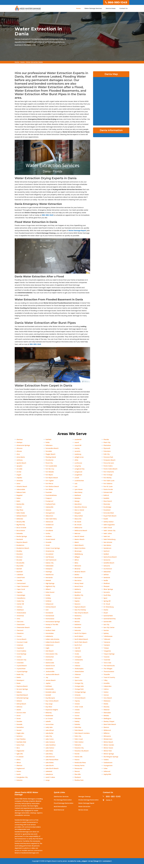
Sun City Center (109, 627)
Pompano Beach (109, 460)
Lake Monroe (50, 757)
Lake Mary (49, 754)
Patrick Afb (78, 757)
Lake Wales (50, 763)
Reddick (106, 498)
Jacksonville (50, 672)
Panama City (79, 748)
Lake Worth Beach (52, 768)
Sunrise (106, 630)
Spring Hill (107, 601)
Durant (19, 730)
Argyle (19, 475)
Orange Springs (80, 692)
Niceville (77, 619)
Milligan (77, 557)
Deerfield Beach (22, 695)
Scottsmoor (108, 569)
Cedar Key (20, 601)
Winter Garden (109, 745)
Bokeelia (20, 533)
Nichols (77, 622)
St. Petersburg (109, 607)
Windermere (108, 739)
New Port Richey (80, 610)
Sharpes (106, 586)
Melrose (77, 533)
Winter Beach (108, 742)
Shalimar (107, 583)
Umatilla (107, 683)
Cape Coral (21, 589)
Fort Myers (49, 475)
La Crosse (49, 718)
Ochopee (78, 657)
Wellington (107, 718)
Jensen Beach (51, 680)
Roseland (107, 510)
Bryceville (20, 566)
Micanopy (78, 551)
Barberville (20, 504)
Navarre (77, 604)
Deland (19, 701)
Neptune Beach (80, 607)
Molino (77, 575)
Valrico (106, 689)
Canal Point (21, 578)
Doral (18, 716)
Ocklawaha (79, 660)
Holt (47, 610)
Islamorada (50, 663)
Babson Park (21, 492)
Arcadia (19, 469)
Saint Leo (107, 536)
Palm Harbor (79, 742)
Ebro (18, 748)
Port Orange (108, 475)
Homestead (50, 616)
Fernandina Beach (52, 448)
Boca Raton (21, 531)
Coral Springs (21, 654)
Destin (19, 710)
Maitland (78, 495)
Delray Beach (21, 704)
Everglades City (22, 777)
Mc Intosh (78, 525)
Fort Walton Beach (52, 486)
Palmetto (78, 745)
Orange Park (79, 689)
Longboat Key (79, 469)
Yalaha (106, 760)
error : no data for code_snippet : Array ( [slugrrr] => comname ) (87, 861)
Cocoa (19, 636)
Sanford (106, 551)
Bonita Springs (22, 536)
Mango (77, 501)
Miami (77, 542)
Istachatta (49, 669)
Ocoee (77, 663)
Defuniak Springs (23, 698)
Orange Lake (79, 686)
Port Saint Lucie (109, 481)
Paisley (77, 721)
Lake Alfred (50, 730)
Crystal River (21, 669)
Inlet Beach (50, 651)
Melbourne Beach (81, 531)
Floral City (49, 463)
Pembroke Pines (80, 763)
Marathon (78, 504)
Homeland (49, 613)
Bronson (20, 557)
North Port (78, 645)
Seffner (106, 575)
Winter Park (108, 751)
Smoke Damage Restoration (88, 800)
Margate (78, 513)
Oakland (78, 651)
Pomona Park (108, 457)
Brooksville (20, 563)
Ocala (77, 654)
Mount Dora (79, 586)
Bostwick (20, 539)
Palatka (77, 724)
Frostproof (49, 501)
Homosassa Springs (53, 622)
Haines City (49, 563)
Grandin (48, 542)
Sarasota (107, 560)
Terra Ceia (107, 663)
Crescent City (21, 660)
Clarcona (20, 622)
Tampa (106, 648)
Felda (47, 442)
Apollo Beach (21, 463)
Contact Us (123, 8)
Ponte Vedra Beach (110, 469)
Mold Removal (59, 810)
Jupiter (48, 683)
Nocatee (78, 627)
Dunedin (19, 724)
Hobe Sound (50, 592)
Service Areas (110, 8)
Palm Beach (79, 730)
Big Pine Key (21, 525)
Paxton (77, 760)
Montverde (78, 578)
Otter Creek (79, 707)
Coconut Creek (22, 642)
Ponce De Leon (109, 463)
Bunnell (19, 569)
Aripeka (19, 478)
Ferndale (49, 451)
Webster (107, 710)
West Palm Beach (110, 724)
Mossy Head (79, 583)
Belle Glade (21, 513)
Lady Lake (49, 727)
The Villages (108, 669)
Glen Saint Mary (51, 519)
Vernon (106, 695)
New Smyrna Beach (81, 613)
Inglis (47, 648)
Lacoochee (49, 724)
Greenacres (50, 551)
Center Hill (20, 604)
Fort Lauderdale (51, 466)
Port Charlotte (109, 472)
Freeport (49, 498)
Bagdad (19, 495)
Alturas (19, 451)
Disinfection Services (61, 797)
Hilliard (48, 589)
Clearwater (21, 625)
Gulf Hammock (51, 560)
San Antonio (108, 542)
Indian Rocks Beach (53, 642)
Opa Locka (78, 680)
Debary (19, 692)
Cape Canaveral (22, 586)
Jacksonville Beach (52, 674)
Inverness (49, 660)
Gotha (48, 533)
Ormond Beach (80, 698)
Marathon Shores (81, 507)
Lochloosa (78, 463)
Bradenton (20, 545)
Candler (19, 580)
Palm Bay (78, 727)
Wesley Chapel (109, 721)
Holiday (48, 598)
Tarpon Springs (109, 654)
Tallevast (107, 639)
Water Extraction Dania (34, 62)
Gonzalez (49, 528)
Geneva (48, 510)
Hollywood (49, 604)
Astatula (20, 481)
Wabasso (107, 701)
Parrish (77, 754)
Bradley (19, 551)
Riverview (107, 504)
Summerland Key (110, 619)
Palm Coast (79, 739)
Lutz (76, 486)
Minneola (78, 566)
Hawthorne (49, 575)
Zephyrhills (107, 774)
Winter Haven (108, 748)
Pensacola (78, 768)
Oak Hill (77, 648)
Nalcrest (78, 598)
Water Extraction (84, 807)
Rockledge (107, 507)
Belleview (20, 519)
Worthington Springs (111, 757)
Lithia (76, 460)
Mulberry (78, 589)
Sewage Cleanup (84, 797)
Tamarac (107, 642)
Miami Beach (79, 545)
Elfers (18, 760)
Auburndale (21, 489)
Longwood (78, 472)
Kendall (48, 695)
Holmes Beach (51, 607)
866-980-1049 (117, 2)
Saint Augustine (109, 525)
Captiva (19, 592)
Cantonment (21, 583)
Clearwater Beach (23, 627)
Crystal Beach (22, 666)
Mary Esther (79, 516)
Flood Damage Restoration (63, 803)
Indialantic (49, 636)
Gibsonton (49, 516)
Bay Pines (20, 510)
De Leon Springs (22, 689)
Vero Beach (108, 698)
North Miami (79, 636)
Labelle (48, 721)
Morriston (78, 580)
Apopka (19, 466)
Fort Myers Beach (52, 478)
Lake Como (50, 739)
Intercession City (52, 654)
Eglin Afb (20, 754)
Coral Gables (21, 651)
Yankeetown (108, 763)
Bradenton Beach (23, 548)
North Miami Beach (81, 639)
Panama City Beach (82, 751)
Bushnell (20, 572)
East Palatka (21, 739)
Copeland (20, 648)
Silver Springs (108, 589)
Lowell (77, 478)
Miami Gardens (80, 548)
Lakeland (49, 771)
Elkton (19, 763)
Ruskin (106, 519)
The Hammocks (109, 666)
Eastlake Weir (21, 742)
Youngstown (108, 765)
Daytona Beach (22, 686)
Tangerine (107, 651)
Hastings (49, 572)
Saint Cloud (108, 528)
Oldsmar (78, 674)
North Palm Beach (81, 642)
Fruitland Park (50, 504)
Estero (19, 771)
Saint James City (109, 531)
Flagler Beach (50, 454)
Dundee (19, 721)
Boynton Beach (22, 542)
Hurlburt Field (50, 630)
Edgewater (20, 751)
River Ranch (108, 501)
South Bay (107, 595)
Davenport (20, 680)
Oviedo (77, 710)
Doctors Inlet (21, 713)
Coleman (20, 645)
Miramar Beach (80, 572)
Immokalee (50, 633)
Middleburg (79, 554)
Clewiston (20, 633)
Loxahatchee (79, 481)
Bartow (19, 507)
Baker (19, 498)
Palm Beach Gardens (82, 733)
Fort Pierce (49, 484)
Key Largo (49, 704)
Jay (47, 677)
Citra (18, 619)
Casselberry (21, 598)
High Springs (50, 583)
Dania (22, 62)
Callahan (20, 575)
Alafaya (19, 442)
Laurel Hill (78, 445)
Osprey (77, 701)
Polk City (107, 454)
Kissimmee (49, 716)
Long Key (78, 466)
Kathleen (49, 686)
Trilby (105, 680)
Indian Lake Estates (52, 639)
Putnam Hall (108, 492)
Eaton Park (20, 745)
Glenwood (49, 522)
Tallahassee (108, 636)
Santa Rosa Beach (110, 557)
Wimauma (107, 736)
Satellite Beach (109, 563)
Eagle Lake (20, 733)
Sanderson (107, 548)
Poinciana (107, 451)
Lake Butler (49, 733)
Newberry (78, 616)
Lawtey (77, 448)
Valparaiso (107, 686)
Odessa (77, 666)
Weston (106, 727)
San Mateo (107, 545)
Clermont (20, 630)
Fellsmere (49, 445)
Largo (48, 780)
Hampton (49, 569)
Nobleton (78, 625)
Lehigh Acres (79, 457)
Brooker (19, 560)
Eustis (19, 774)
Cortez (19, 657)
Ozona (77, 716)
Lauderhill (78, 439)
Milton (77, 560)
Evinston (19, 780)
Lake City (49, 736)
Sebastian (107, 572)
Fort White (49, 489)
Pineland (78, 777)
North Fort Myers (80, 633)
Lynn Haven (79, 489)
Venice (106, 692)
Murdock (78, 592)
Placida (106, 439)
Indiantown (50, 645)
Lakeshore (49, 774)
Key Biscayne (50, 698)
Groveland (49, 554)
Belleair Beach (22, 516)
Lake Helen (49, 751)
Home (78, 8)
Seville (106, 580)
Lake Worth (50, 765)
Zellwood (107, 771)
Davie (18, 683)
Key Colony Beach (52, 701)
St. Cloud (107, 604)
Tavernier (107, 660)
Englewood (20, 768)
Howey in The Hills (52, 625)
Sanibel (106, 554)
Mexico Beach (79, 539)
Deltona (19, 707)
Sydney (106, 633)
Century (19, 607)
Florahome (49, 460)
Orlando (78, 695)
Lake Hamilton (51, 745)
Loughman (78, 475)
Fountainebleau (51, 495)
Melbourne (78, 528)
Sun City (106, 625)
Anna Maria (21, 457)
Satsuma (107, 566)
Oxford (77, 713)
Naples (77, 601)
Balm (18, 501)
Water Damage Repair (77, 230)
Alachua (20, 439)
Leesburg (78, 454)
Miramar (78, 569)
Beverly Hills (21, 522)
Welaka (106, 716)
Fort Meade (50, 472)
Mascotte (78, 519)
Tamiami (107, 645)
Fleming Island (51, 457)
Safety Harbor (109, 522)
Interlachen (50, 657)
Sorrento (107, 592)
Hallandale (49, 566)
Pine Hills (78, 774)
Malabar (78, 498)
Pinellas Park (79, 780)
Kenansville (50, 689)
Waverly (106, 707)
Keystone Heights (52, 710)
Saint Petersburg (109, 539)
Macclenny (78, 492)
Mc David (78, 522)
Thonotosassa (109, 672)
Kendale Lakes (51, 692)
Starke (106, 610)
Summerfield (108, 616)
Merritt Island (79, 536)
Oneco (77, 677)
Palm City (78, 736)
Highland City (50, 586)
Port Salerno (108, 484)
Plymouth (107, 448)
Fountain (49, 492)
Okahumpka (79, 669)
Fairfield (48, 439)
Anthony (20, 460)
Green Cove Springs (53, 548)
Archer (19, 472)
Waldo (106, 704)
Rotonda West (109, 513)
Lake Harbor (50, 748)
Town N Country (109, 677)
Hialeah (48, 580)
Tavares (106, 657)
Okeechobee (79, 672)
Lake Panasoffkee (52, 760)
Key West (49, 707)
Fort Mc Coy (50, 469)
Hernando (49, 578)
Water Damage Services (93, 8)
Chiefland (20, 610)
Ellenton (19, 765)
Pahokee (78, 718)
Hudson (48, 627)
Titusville (107, 674)
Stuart (106, 613)
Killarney (49, 713)
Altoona (19, 448)
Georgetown (50, 513)
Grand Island (50, 539)
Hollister (48, 601)
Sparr (105, 598)
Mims (76, 563)
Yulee (105, 768)
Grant (48, 545)
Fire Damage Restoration (63, 800)
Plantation (107, 445)
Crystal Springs (22, 672)
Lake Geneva (50, 742)
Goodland (49, 531)
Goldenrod (49, 525)
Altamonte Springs (23, 445)
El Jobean (20, 757)
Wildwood (107, 730)
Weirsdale (107, 713)
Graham (49, 536)
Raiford (106, 495)
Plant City (107, 442)
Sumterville (107, 622)
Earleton (20, 736)
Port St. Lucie (108, 486)
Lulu (76, 484)
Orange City (79, 683)
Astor (18, 484)
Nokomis (78, 630)
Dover (19, 718)
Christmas (20, 616)
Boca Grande (21, 528)
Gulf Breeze (50, 557)
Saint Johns (108, 533)
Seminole (107, 578)
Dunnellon (20, 727)
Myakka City (79, 595)
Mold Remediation (60, 807)
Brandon (20, 554)
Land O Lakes (50, 777)
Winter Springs (109, 754)
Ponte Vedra (108, 466)
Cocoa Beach (21, 639)
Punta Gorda (108, 489)
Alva (18, 454)
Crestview (20, 663)
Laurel (77, 442)
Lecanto (77, 451)
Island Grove (50, 666)
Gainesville (49, 507)
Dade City (20, 674)
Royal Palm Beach (110, 516)
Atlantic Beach (22, 486)
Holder (48, 595)
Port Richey (107, 478)
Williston (107, 733)
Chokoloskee (21, 613)
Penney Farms (79, 765)
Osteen (77, 704)
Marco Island (79, 510)
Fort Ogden (50, 481)
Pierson (77, 771)
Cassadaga (21, 595)
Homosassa (50, 619)
